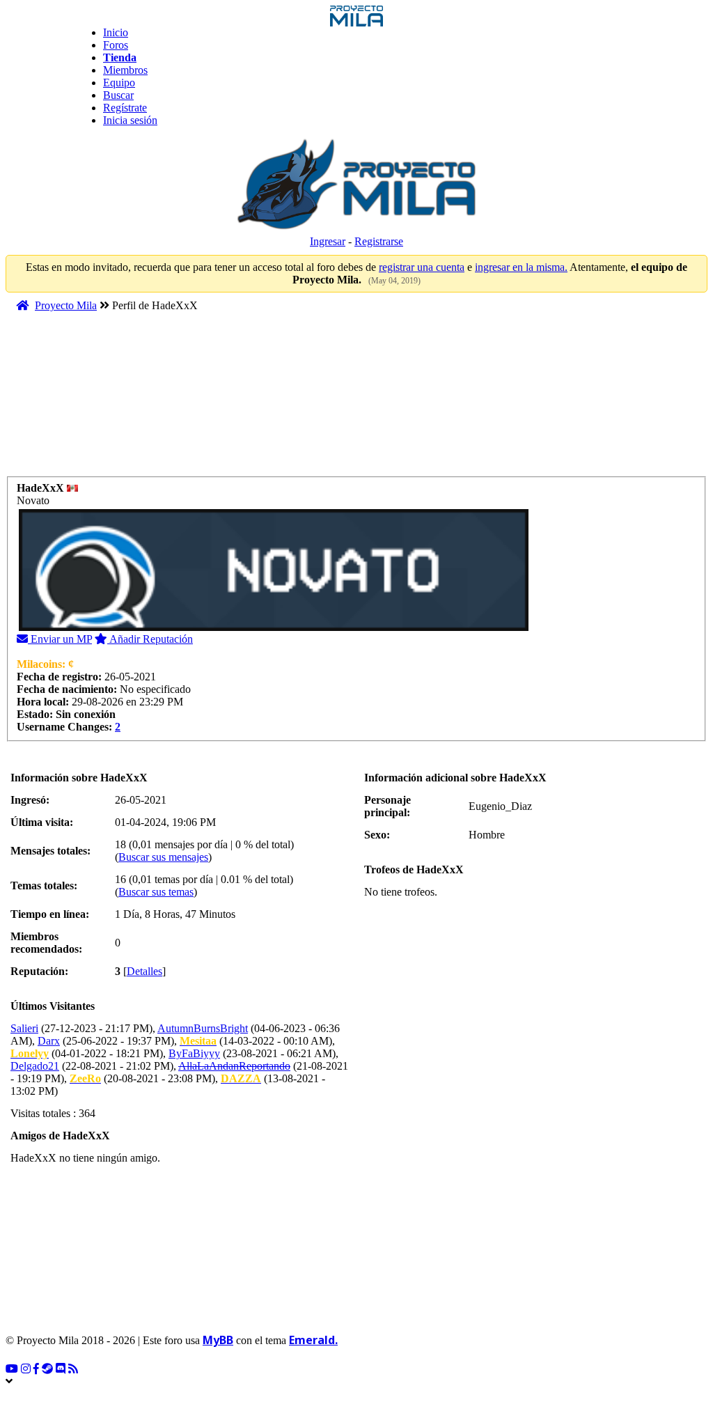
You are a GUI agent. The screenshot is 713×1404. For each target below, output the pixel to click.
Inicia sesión (130, 120)
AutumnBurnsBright (202, 1028)
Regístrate (125, 108)
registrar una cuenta (421, 267)
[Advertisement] (273, 400)
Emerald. (313, 1340)
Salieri (24, 1028)
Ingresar (327, 241)
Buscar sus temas (156, 892)
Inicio (115, 32)
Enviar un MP (60, 639)
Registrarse (378, 241)
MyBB (218, 1340)
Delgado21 (34, 1066)
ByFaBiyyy (194, 1053)
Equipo (119, 82)
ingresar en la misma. (521, 267)
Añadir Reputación (150, 639)
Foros (115, 45)
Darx (49, 1041)
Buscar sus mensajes (163, 857)
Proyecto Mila (66, 305)
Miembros (125, 70)
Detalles (144, 971)
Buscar (118, 95)
